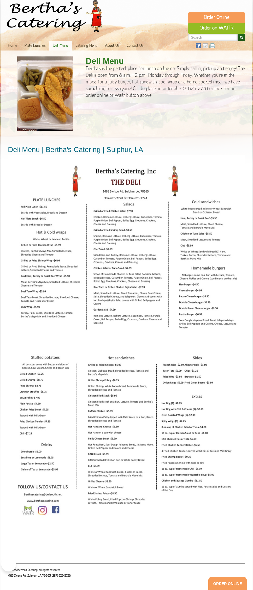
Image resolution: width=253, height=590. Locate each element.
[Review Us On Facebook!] (8, 564)
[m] (205, 45)
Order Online (217, 17)
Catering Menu (87, 46)
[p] (212, 45)
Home (12, 46)
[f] (198, 45)
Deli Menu (60, 46)
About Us (112, 46)
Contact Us (135, 46)
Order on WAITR (216, 28)
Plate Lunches (34, 46)
